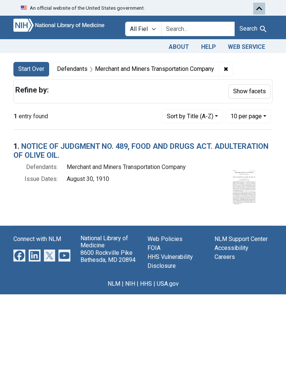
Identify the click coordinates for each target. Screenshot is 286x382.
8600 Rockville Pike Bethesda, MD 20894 (108, 256)
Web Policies (164, 238)
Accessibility (231, 247)
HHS (146, 283)
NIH (130, 283)
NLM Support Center (241, 238)
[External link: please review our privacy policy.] (19, 255)
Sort (190, 116)
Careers (224, 256)
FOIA (154, 247)
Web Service (246, 46)
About (179, 46)
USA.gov (168, 283)
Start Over (31, 68)
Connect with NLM (37, 238)
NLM (114, 283)
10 (246, 116)
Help (208, 46)
